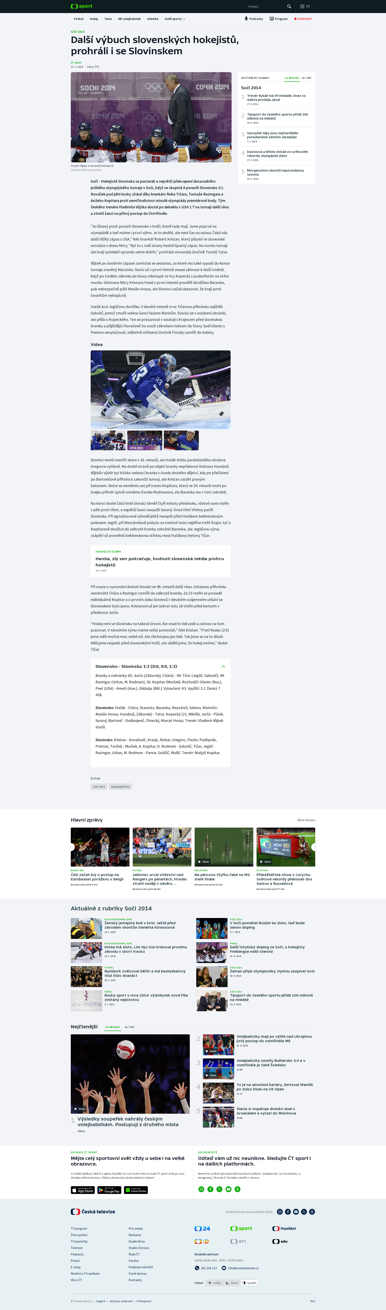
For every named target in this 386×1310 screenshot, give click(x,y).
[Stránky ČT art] (238, 1243)
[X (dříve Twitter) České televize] (304, 1212)
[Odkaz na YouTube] (228, 1189)
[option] (214, 1283)
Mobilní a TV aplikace (85, 1273)
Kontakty (135, 1280)
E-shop (76, 1267)
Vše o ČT (76, 1280)
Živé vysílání (79, 1235)
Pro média (136, 1228)
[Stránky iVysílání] (284, 1230)
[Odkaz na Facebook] (210, 1189)
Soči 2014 (77, 32)
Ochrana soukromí (121, 1301)
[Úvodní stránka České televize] (93, 1212)
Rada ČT (134, 1254)
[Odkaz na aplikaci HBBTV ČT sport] (136, 1190)
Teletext (77, 1248)
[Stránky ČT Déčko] (202, 1243)
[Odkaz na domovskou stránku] (88, 6)
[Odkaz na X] (219, 1189)
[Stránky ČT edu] (279, 1243)
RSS (312, 1301)
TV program (79, 1228)
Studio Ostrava (139, 1248)
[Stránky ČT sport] (241, 1230)
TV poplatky (79, 1241)
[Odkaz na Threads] (237, 1189)
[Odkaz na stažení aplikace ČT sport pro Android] (109, 1190)
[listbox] (232, 1282)
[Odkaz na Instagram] (201, 1189)
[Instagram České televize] (280, 1212)
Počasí (75, 1261)
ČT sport (76, 62)
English (100, 1301)
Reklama (135, 1235)
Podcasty (77, 1254)
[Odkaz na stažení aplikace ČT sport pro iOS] (83, 1190)
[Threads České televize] (312, 1212)
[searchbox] (266, 6)
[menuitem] (79, 18)
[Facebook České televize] (288, 1212)
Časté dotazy (138, 1273)
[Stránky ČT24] (202, 1230)
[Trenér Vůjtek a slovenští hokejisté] (151, 117)
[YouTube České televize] (296, 1212)
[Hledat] (289, 6)
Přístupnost (144, 1301)
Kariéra (134, 1261)
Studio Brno (137, 1241)
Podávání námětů (141, 1267)
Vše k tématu (306, 820)
